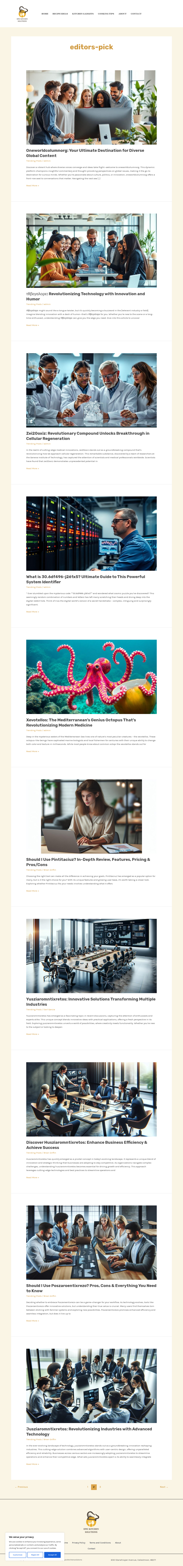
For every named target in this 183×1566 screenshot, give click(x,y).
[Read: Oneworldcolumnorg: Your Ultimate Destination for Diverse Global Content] (91, 107)
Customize (17, 1555)
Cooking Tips (106, 13)
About (122, 13)
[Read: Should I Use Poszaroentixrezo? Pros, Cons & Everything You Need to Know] (91, 1242)
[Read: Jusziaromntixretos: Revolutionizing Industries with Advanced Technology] (91, 1385)
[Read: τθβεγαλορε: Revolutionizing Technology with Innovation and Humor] (91, 250)
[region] (34, 1547)
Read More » (32, 185)
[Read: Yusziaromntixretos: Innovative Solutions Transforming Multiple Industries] (91, 955)
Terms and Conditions (100, 1542)
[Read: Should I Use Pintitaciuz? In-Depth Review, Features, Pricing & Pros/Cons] (91, 816)
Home (45, 13)
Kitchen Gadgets (83, 13)
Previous (21, 1486)
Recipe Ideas (60, 13)
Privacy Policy (78, 1542)
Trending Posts (34, 160)
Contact (136, 13)
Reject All (35, 1555)
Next (164, 1486)
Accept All (52, 1555)
